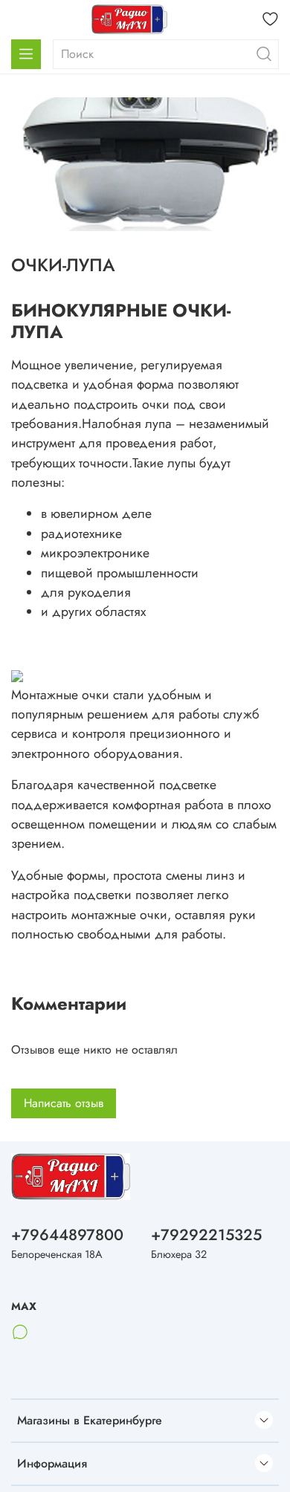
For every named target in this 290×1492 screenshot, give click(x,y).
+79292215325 (206, 1235)
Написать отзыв (63, 1103)
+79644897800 (67, 1235)
